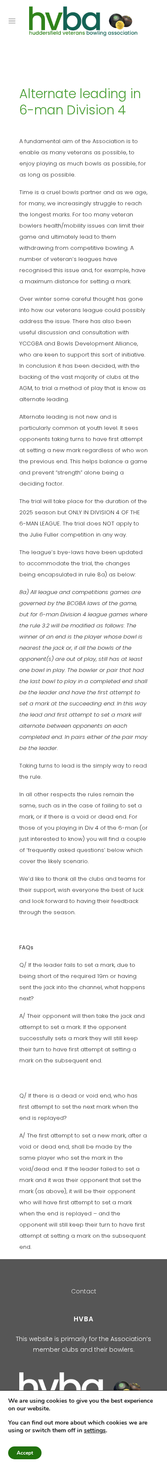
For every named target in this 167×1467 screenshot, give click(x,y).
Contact (83, 1291)
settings (95, 1430)
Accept (25, 1452)
